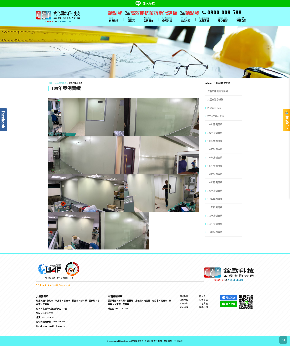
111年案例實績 (214, 207)
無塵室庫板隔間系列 (217, 91)
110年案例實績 (214, 199)
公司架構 (167, 19)
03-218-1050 (47, 317)
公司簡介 (148, 19)
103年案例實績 (214, 141)
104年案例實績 (214, 149)
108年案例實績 (214, 182)
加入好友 (149, 3)
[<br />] (86, 134)
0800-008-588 (224, 12)
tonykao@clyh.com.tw (54, 326)
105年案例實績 (214, 157)
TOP (283, 340)
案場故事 (114, 19)
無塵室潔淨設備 (215, 99)
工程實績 (204, 19)
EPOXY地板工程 (215, 116)
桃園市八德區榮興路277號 (54, 309)
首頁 (50, 83)
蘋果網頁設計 (137, 341)
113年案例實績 (214, 224)
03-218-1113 (47, 313)
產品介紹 (185, 19)
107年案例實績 (214, 174)
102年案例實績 (214, 133)
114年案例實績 (214, 232)
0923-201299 (122, 309)
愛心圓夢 (223, 19)
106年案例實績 (214, 166)
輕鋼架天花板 (214, 108)
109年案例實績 (60, 83)
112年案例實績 (214, 216)
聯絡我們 (241, 19)
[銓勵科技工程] (58, 16)
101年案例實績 (214, 124)
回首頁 (131, 19)
